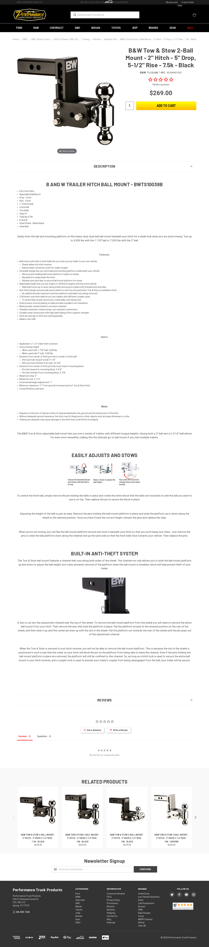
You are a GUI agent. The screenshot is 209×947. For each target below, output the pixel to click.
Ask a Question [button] (94, 730)
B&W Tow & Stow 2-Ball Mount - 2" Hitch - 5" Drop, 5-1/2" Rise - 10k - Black (82, 838)
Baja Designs (144, 913)
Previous (14, 817)
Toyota (116, 27)
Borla (140, 900)
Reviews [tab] (23, 736)
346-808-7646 (23, 912)
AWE (140, 909)
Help (179, 5)
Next (195, 817)
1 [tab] (106, 850)
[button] (104, 166)
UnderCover (144, 893)
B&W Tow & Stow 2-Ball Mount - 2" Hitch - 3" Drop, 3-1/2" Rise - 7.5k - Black (38, 838)
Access (141, 906)
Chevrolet (56, 27)
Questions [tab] (42, 736)
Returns (110, 906)
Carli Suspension (146, 903)
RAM (36, 27)
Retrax (141, 922)
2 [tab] (111, 850)
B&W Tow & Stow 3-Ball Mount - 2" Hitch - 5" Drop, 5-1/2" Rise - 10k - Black (127, 838)
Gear (173, 27)
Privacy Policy (113, 900)
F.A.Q (109, 897)
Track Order (187, 2)
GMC (77, 27)
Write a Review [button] (120, 730)
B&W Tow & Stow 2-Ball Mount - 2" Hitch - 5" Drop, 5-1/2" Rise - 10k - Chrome (172, 838)
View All (142, 926)
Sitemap (111, 922)
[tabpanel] (38, 817)
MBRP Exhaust (145, 919)
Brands (153, 27)
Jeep (135, 27)
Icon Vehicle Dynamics (149, 897)
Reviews (111, 909)
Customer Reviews (116, 893)
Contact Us (112, 916)
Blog (109, 919)
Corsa (141, 916)
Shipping (111, 913)
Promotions (112, 903)
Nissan (95, 27)
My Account (172, 2)
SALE (190, 27)
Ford (19, 27)
